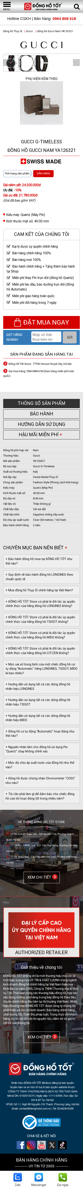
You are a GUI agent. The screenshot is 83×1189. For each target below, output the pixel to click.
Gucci (29, 31)
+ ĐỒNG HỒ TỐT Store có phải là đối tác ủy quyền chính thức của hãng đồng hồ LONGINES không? (40, 604)
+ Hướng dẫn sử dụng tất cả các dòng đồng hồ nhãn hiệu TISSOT (38, 702)
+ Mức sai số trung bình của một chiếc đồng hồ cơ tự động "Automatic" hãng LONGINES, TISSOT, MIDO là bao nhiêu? (41, 669)
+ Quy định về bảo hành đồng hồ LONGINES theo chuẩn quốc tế (39, 577)
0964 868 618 (64, 18)
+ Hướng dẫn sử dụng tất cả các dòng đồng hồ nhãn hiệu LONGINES (38, 687)
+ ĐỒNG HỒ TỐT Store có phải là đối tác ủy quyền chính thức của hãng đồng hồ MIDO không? (40, 635)
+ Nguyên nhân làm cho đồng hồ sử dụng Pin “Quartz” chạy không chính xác (37, 749)
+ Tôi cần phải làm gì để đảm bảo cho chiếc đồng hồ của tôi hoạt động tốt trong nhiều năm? (40, 796)
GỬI (69, 337)
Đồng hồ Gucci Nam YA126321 (55, 31)
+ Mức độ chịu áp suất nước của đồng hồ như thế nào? (40, 765)
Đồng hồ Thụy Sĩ (12, 31)
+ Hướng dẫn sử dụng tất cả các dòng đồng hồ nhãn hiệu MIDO (38, 718)
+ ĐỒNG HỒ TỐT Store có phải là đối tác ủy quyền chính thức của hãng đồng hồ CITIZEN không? (40, 651)
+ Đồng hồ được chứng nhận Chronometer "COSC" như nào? (40, 781)
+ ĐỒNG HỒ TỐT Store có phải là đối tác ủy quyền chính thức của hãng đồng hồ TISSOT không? (40, 619)
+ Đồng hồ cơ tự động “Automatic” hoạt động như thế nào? (40, 734)
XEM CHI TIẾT (38, 877)
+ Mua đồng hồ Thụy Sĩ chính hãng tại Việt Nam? (39, 590)
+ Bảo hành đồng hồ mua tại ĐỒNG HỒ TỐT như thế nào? (39, 561)
